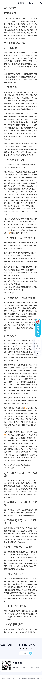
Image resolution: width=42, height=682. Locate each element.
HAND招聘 (29, 667)
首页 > (6, 8)
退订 (9, 233)
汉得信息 (15, 667)
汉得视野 (22, 667)
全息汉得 (21, 3)
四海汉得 (37, 667)
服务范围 (32, 3)
